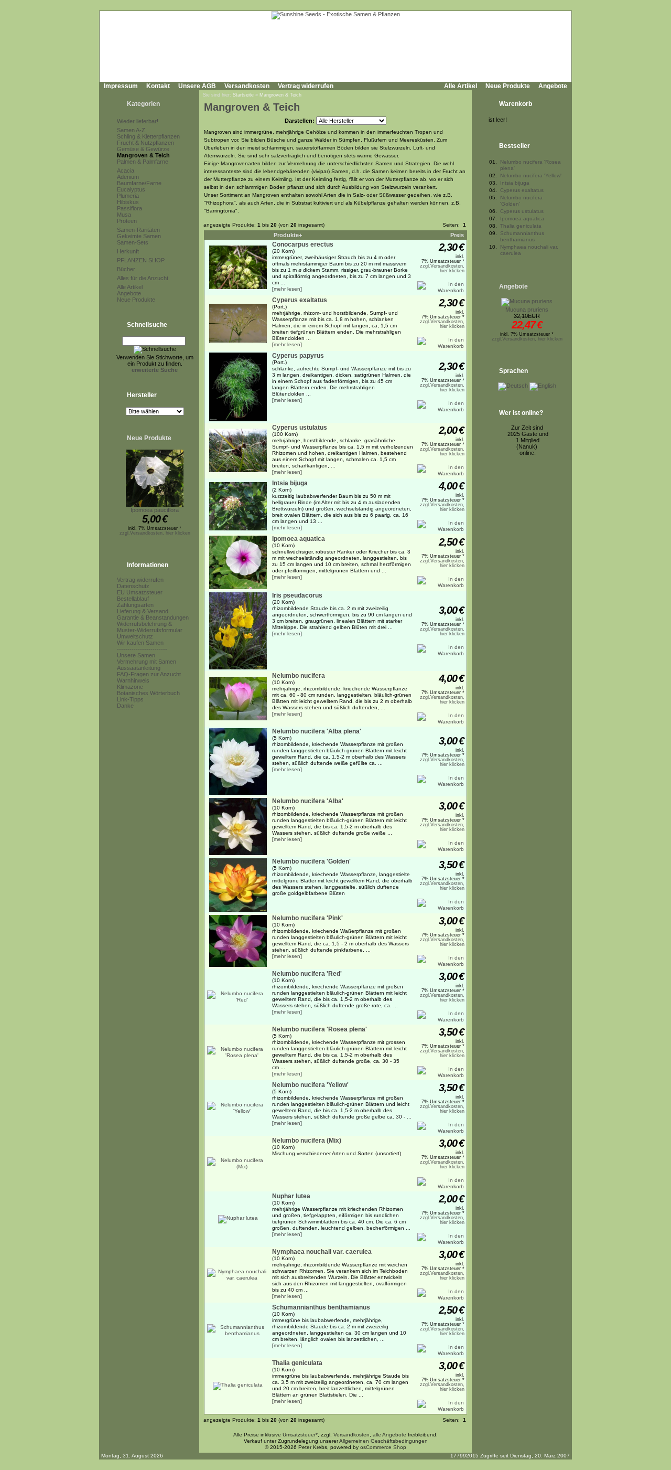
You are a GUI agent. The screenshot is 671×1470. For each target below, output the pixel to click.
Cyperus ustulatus (299, 427)
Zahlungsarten (135, 605)
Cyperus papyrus (298, 355)
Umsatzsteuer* (300, 1434)
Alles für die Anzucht (142, 278)
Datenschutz (133, 586)
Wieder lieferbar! (137, 121)
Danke (125, 705)
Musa (124, 214)
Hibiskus (128, 202)
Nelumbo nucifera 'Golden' (311, 861)
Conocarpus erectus (302, 244)
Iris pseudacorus (297, 595)
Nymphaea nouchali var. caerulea (322, 1251)
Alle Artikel (460, 86)
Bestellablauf (133, 598)
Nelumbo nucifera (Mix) (306, 1140)
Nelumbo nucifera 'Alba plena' (316, 731)
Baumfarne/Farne (139, 183)
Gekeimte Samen (139, 236)
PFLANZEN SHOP (141, 260)
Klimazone (130, 687)
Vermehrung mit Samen (146, 661)
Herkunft (128, 251)
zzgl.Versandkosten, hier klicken (155, 533)
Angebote (552, 86)
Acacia (125, 170)
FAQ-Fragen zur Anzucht (149, 674)
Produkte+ (288, 235)
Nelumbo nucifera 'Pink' (307, 918)
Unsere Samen (136, 655)
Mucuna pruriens (526, 309)
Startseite (243, 95)
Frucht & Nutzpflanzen (145, 143)
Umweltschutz (135, 636)
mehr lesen (287, 289)
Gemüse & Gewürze (143, 149)
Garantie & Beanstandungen (153, 617)
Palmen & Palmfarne (142, 161)
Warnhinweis (133, 680)
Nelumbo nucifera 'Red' (307, 973)
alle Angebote (389, 1434)
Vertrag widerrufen (305, 86)
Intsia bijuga (290, 483)
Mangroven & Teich (143, 155)
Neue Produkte (507, 86)
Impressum (121, 86)
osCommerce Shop (383, 1447)
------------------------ (142, 649)
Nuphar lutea (291, 1196)
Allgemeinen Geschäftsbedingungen (383, 1441)
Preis (457, 235)
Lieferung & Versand (142, 611)
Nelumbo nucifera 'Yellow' (310, 1085)
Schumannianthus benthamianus (321, 1307)
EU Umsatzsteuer (140, 592)
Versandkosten (246, 86)
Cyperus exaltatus (299, 300)
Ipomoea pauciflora (155, 510)
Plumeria (128, 196)
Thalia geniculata (297, 1363)
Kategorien (143, 104)
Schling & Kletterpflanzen (148, 136)
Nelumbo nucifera (298, 675)
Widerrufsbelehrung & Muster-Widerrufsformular (149, 627)
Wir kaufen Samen (140, 643)
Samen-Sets (132, 242)
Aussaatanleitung (138, 668)
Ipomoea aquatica (298, 538)
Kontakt (158, 86)
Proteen (127, 221)
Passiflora (129, 208)
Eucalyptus (131, 189)
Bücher (126, 269)
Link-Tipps (130, 699)
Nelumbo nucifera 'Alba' (307, 801)
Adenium (128, 177)
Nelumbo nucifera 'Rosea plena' (319, 1029)
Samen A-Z (131, 130)
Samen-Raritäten (138, 230)
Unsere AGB (197, 86)
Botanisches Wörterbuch (148, 693)
